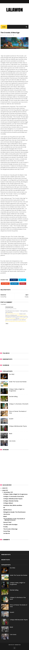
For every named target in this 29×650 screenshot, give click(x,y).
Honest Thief (7, 522)
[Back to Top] (14, 648)
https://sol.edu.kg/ (10, 318)
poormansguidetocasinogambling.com (15, 321)
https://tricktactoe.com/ (12, 314)
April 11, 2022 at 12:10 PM (11, 308)
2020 (4, 490)
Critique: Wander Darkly (10, 501)
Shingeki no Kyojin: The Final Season (14, 512)
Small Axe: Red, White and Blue (12, 505)
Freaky (5, 527)
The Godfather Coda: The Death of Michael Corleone (14, 519)
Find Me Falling (13, 396)
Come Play (6, 531)
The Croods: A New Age (10, 529)
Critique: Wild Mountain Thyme (18, 426)
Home (3, 27)
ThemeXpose (17, 644)
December (7, 492)
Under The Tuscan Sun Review (18, 382)
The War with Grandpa (10, 524)
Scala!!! (11, 419)
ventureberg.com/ (22, 315)
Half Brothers (7, 510)
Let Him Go (6, 533)
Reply (7, 323)
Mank (10, 433)
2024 (4, 488)
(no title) (11, 374)
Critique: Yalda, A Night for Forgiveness (15, 494)
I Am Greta (12, 441)
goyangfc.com (23, 318)
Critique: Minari (8, 503)
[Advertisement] (14, 466)
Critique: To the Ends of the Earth (18, 404)
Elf (4, 507)
